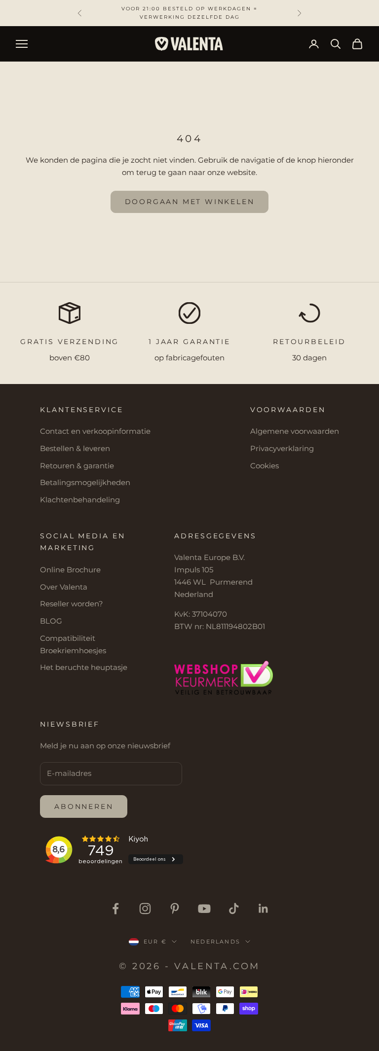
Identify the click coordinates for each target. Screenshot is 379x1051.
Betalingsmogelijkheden (85, 482)
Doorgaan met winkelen (190, 201)
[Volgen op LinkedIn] (263, 908)
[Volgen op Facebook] (115, 908)
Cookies (264, 465)
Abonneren (83, 806)
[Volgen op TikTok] (234, 908)
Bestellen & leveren (75, 448)
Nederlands (215, 941)
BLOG (51, 621)
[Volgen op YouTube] (204, 908)
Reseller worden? (71, 603)
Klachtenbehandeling (80, 499)
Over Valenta (63, 587)
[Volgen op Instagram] (145, 908)
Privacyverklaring (282, 448)
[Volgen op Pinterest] (175, 908)
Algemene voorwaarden (294, 431)
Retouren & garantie (77, 465)
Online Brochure (70, 569)
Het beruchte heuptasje (83, 667)
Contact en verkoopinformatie (95, 431)
